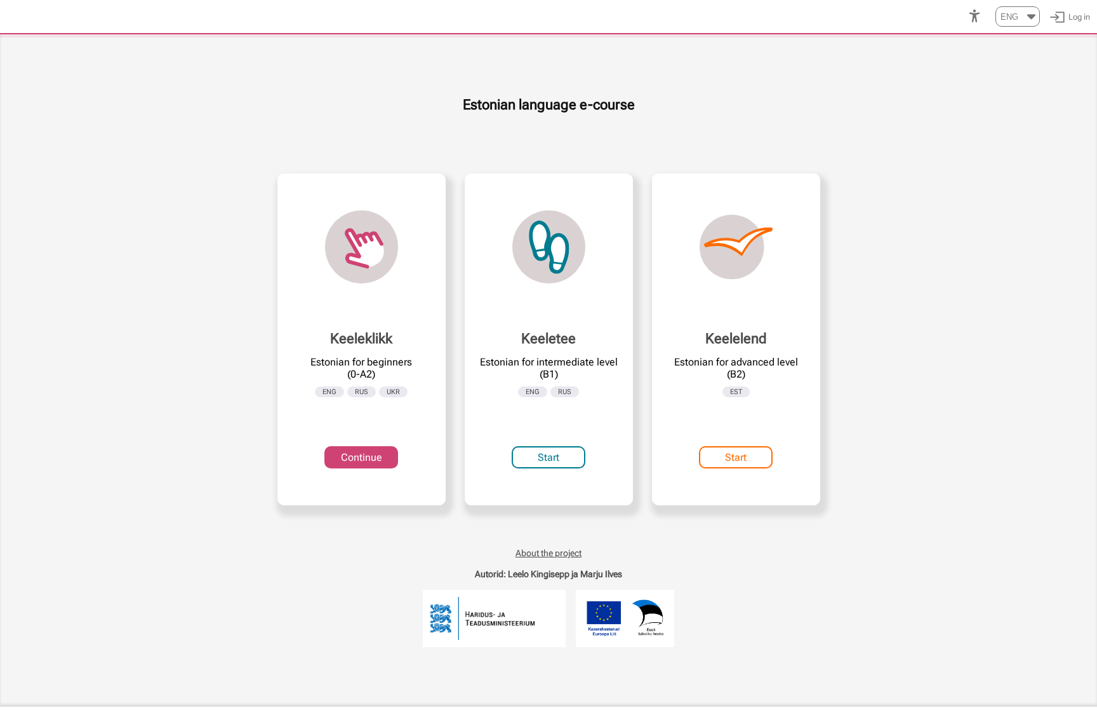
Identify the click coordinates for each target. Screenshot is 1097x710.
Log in (1079, 17)
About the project (548, 553)
